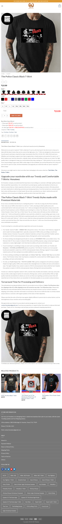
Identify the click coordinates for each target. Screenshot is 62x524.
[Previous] (1, 389)
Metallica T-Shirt (21, 488)
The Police (6, 132)
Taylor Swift (38, 502)
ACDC (4, 475)
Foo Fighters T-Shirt (8, 480)
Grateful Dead (22, 480)
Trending (12, 129)
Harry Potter (6, 484)
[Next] (60, 389)
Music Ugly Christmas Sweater (35, 493)
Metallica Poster (7, 488)
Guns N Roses (34, 480)
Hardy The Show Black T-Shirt (9, 395)
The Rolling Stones (17, 506)
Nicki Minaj (51, 493)
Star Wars (28, 502)
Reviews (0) (13, 142)
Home (2, 74)
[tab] (5, 142)
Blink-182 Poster (25, 475)
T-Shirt (8, 74)
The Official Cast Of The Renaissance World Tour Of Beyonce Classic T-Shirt (29, 397)
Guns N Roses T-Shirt (48, 480)
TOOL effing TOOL (31, 506)
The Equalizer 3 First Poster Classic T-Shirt (51, 396)
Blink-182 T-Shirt (39, 475)
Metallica (52, 484)
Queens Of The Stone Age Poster (30, 497)
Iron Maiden (42, 484)
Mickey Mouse (34, 488)
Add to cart (16, 115)
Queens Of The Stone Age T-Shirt (12, 502)
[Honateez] (31, 6)
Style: (3, 89)
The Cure (5, 506)
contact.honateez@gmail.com (9, 305)
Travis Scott (45, 506)
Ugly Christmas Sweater (9, 510)
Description (5, 142)
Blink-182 (13, 475)
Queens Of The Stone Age (10, 497)
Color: (3, 96)
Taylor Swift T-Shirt (51, 502)
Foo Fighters (51, 475)
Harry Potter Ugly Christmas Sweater (24, 484)
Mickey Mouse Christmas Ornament (13, 493)
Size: (3, 103)
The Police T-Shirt (13, 132)
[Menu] (2, 6)
